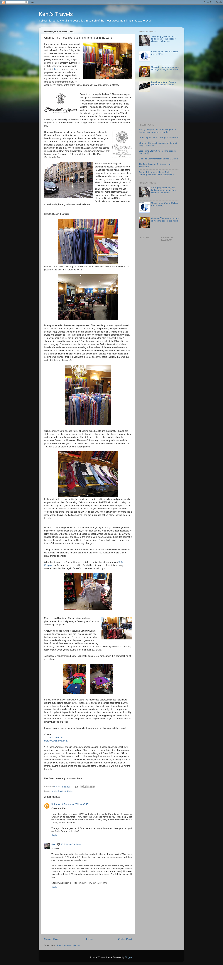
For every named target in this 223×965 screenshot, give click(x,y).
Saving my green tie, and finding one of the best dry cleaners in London (163, 38)
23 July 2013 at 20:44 (71, 844)
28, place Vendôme (53, 737)
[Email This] (82, 786)
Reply (54, 835)
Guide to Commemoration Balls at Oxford (158, 159)
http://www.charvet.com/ (56, 741)
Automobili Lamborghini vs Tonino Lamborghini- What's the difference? (156, 173)
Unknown (56, 804)
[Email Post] (76, 786)
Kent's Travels (56, 14)
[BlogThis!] (84, 786)
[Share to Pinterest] (93, 786)
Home (89, 939)
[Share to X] (87, 786)
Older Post (125, 939)
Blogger (128, 957)
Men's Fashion (59, 791)
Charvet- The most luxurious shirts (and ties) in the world (165, 68)
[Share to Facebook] (90, 786)
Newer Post (51, 939)
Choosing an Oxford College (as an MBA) (159, 137)
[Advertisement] (148, 108)
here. (56, 69)
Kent (53, 844)
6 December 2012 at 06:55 (75, 804)
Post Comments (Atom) (68, 945)
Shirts (70, 791)
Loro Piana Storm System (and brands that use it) (163, 83)
